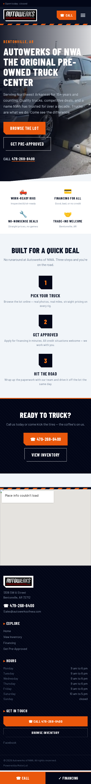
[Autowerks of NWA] (20, 15)
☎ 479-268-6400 (45, 439)
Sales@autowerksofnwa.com (22, 611)
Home (7, 631)
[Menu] (83, 15)
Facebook (9, 742)
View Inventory (46, 454)
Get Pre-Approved (27, 143)
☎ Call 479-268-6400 (46, 721)
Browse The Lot (24, 128)
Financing (9, 643)
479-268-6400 (23, 158)
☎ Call (22, 778)
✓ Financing (68, 778)
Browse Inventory (45, 733)
